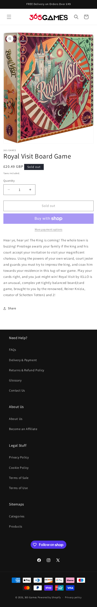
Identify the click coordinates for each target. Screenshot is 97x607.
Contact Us (17, 390)
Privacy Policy (19, 457)
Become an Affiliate (23, 429)
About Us (16, 419)
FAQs (12, 350)
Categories (17, 516)
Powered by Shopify (49, 597)
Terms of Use (18, 488)
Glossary (15, 380)
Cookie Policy (19, 468)
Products (15, 526)
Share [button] (12, 308)
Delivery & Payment (23, 360)
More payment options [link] (48, 229)
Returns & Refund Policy (26, 370)
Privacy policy (73, 597)
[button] (9, 17)
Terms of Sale (19, 478)
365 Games (31, 597)
